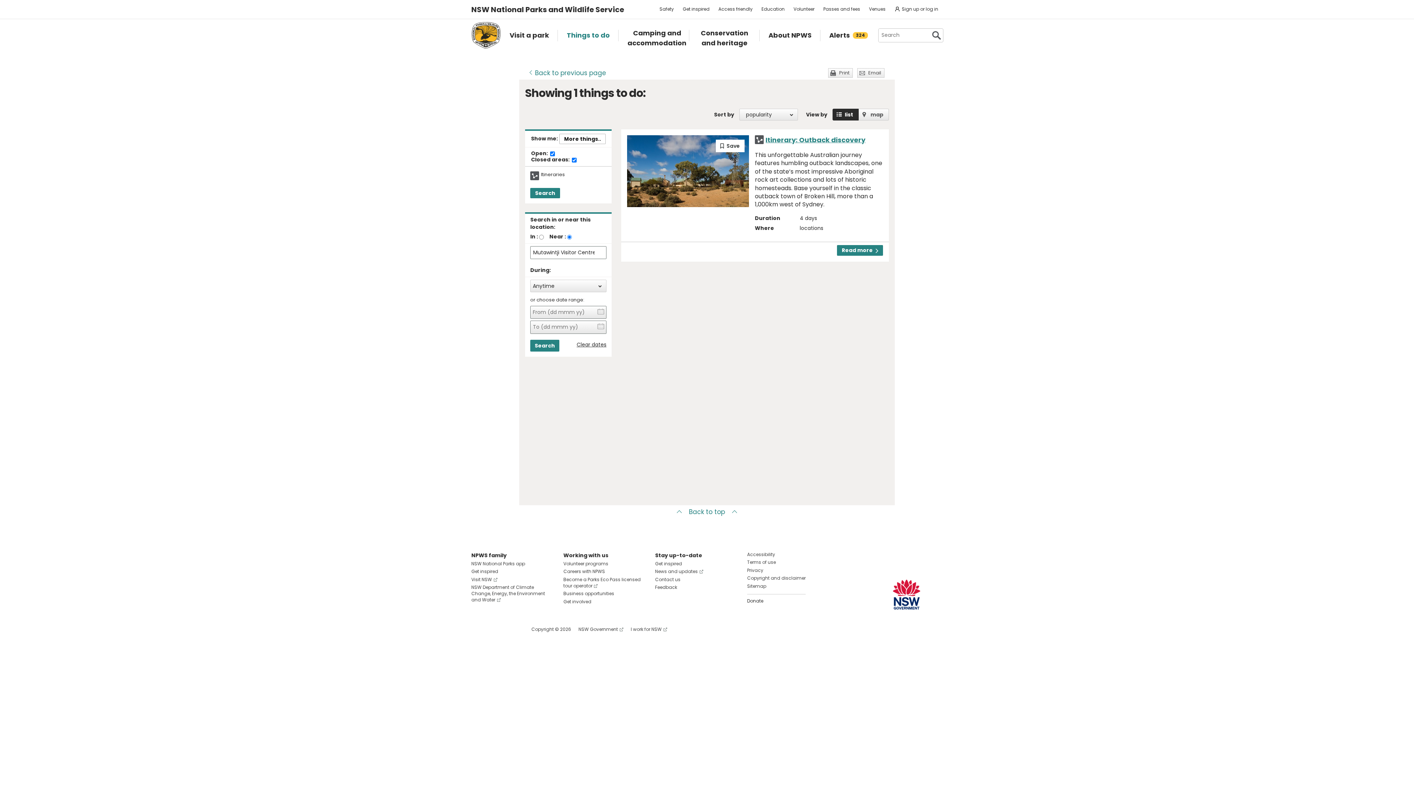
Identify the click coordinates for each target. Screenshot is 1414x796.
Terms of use (761, 562)
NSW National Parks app (498, 564)
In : (534, 236)
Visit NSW (481, 579)
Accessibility (761, 554)
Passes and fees (841, 9)
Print (844, 72)
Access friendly (735, 9)
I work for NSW (646, 629)
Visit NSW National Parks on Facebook (478, 629)
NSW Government (598, 629)
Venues (877, 9)
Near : (557, 236)
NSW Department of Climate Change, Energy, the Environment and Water (508, 593)
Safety (666, 9)
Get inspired (696, 9)
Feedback (666, 587)
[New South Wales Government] (906, 595)
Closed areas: (551, 160)
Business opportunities (588, 593)
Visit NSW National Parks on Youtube (510, 629)
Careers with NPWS (584, 571)
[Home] (486, 35)
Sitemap (756, 586)
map (876, 114)
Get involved (577, 601)
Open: (540, 153)
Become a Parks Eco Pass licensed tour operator (602, 582)
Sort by (724, 114)
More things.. (582, 139)
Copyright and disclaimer (776, 578)
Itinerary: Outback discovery (815, 139)
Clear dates (591, 344)
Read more (857, 250)
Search (545, 193)
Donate (755, 601)
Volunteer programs (585, 564)
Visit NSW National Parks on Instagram (494, 629)
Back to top (707, 511)
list (849, 114)
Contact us (667, 579)
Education (773, 9)
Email (874, 72)
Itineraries (553, 174)
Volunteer (804, 9)
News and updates (676, 571)
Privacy (755, 570)
